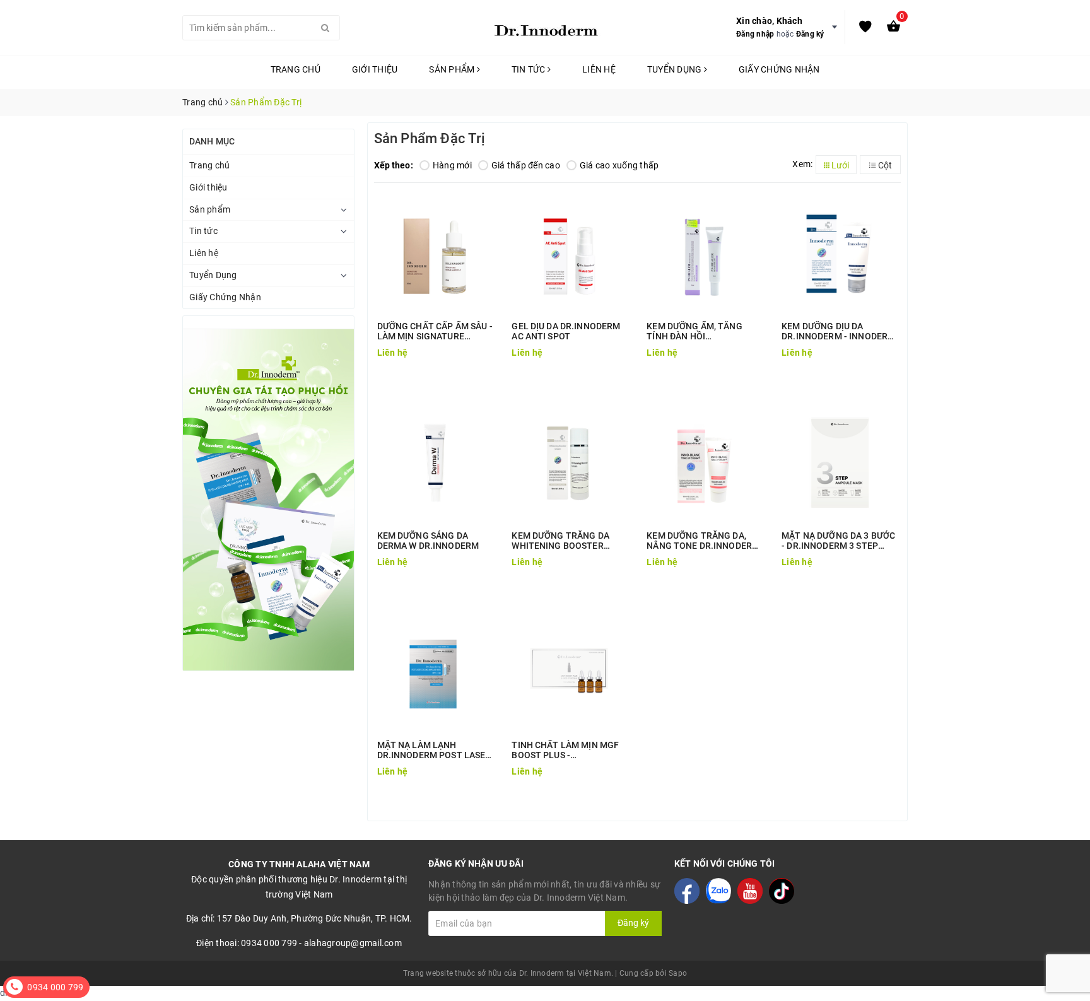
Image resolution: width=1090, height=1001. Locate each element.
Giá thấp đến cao (525, 165)
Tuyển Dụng (675, 69)
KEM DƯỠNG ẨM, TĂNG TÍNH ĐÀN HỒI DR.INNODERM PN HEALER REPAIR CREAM (701, 331)
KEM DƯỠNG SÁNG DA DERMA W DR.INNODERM (428, 540)
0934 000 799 (55, 987)
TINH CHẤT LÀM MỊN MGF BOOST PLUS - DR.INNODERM (565, 750)
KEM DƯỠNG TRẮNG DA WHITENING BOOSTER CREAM (560, 540)
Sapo (678, 973)
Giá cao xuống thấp (619, 165)
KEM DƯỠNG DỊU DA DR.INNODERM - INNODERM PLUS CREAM (838, 331)
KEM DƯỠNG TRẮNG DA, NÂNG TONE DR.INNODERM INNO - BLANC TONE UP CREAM (703, 540)
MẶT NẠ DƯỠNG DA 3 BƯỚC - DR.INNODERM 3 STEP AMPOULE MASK (838, 540)
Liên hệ (599, 69)
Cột (884, 165)
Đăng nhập (755, 34)
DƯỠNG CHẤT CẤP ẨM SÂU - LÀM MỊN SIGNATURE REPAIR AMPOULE (435, 331)
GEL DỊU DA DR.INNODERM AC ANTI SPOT (566, 331)
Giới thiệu (375, 69)
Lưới (839, 165)
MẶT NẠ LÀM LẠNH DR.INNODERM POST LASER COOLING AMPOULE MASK (434, 750)
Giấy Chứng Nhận (779, 69)
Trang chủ (295, 69)
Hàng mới (452, 165)
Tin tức (530, 69)
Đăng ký (810, 34)
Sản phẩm (452, 69)
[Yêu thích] (865, 27)
